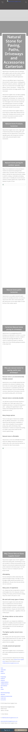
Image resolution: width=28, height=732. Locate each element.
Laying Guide (3, 669)
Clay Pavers (3, 694)
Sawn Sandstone (4, 685)
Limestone (3, 680)
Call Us (8, 730)
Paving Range (3, 676)
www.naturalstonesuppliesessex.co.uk (9, 721)
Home (2, 668)
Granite (2, 689)
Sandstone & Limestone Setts (6, 696)
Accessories (3, 699)
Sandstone (3, 678)
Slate (2, 687)
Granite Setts (3, 698)
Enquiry (2, 671)
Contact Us (3, 673)
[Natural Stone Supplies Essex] (14, 1)
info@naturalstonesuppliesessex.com (11, 663)
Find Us (22, 730)
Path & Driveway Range (5, 692)
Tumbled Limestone (4, 684)
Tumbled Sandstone (4, 682)
